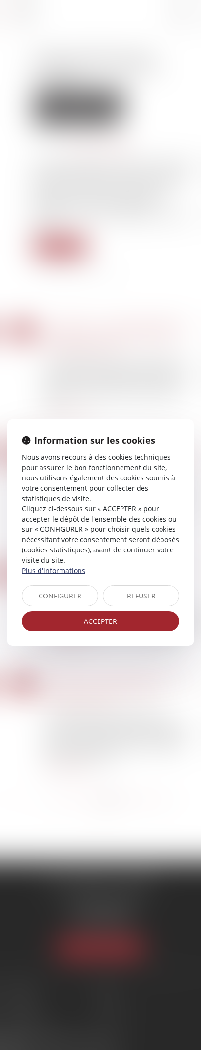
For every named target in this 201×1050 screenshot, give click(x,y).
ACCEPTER (100, 621)
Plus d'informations (53, 570)
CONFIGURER (60, 595)
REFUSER (141, 595)
